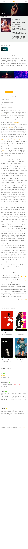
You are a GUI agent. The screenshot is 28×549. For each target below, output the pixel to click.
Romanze (19, 22)
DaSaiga (3, 391)
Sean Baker (19, 26)
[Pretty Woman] (21, 320)
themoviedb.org (6, 16)
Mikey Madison (4, 139)
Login (26, 1)
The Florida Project (16, 122)
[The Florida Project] (21, 347)
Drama (23, 22)
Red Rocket (11, 127)
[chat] (23, 1)
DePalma (3, 408)
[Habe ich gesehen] (2, 330)
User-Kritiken (18, 92)
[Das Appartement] (7, 320)
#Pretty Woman (16, 384)
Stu (1, 373)
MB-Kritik (9, 92)
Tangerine (9, 113)
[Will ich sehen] (4, 330)
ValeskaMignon (4, 382)
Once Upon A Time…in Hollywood (15, 139)
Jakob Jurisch (24, 299)
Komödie (14, 22)
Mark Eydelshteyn (15, 165)
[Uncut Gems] (7, 347)
